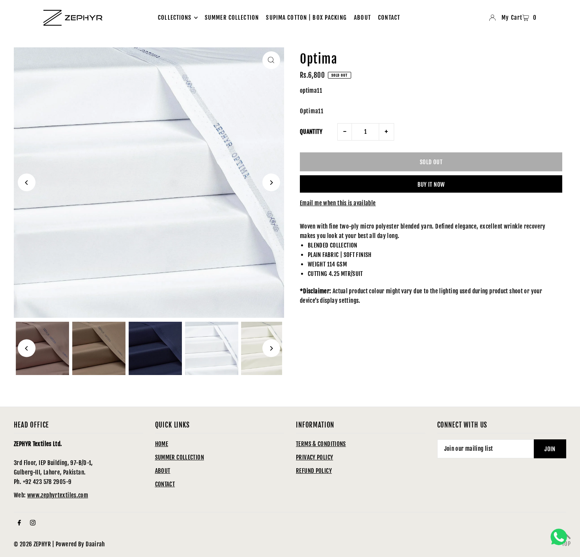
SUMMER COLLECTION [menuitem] (232, 17)
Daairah (95, 544)
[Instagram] (33, 523)
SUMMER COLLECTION (179, 457)
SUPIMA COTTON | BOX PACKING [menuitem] (306, 17)
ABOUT (162, 470)
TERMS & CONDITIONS (321, 444)
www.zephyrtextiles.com (57, 495)
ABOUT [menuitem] (362, 17)
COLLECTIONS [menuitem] (174, 17)
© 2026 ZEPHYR (32, 544)
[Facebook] (19, 523)
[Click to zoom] (271, 60)
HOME (161, 444)
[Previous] (27, 182)
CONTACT (165, 484)
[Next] (271, 182)
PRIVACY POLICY (314, 457)
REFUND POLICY (314, 470)
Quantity (311, 131)
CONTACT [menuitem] (389, 17)
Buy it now (431, 184)
